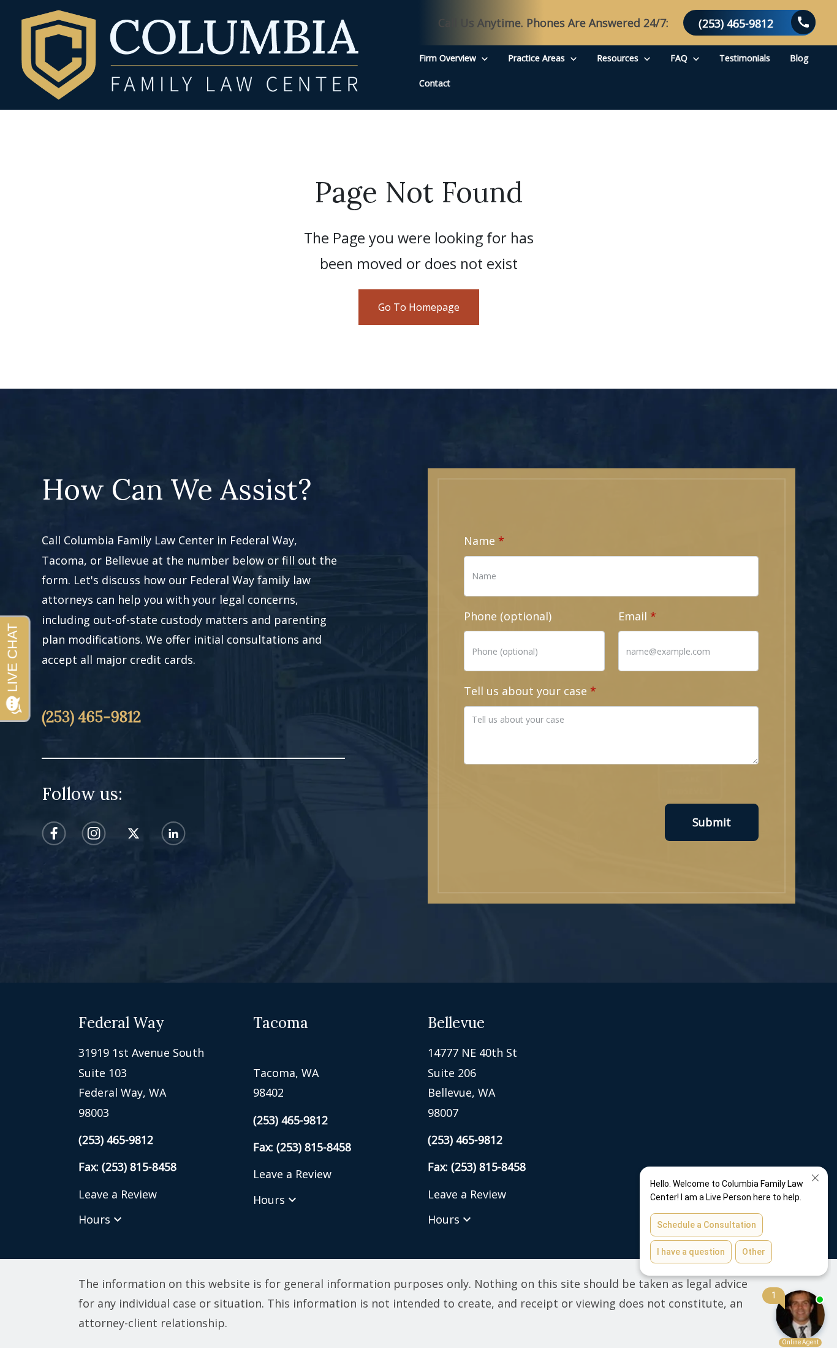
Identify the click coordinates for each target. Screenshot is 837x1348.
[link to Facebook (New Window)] (54, 833)
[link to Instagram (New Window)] (93, 833)
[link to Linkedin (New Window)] (173, 833)
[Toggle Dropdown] (484, 58)
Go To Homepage (419, 307)
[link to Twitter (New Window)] (133, 833)
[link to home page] (189, 55)
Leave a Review (117, 1194)
